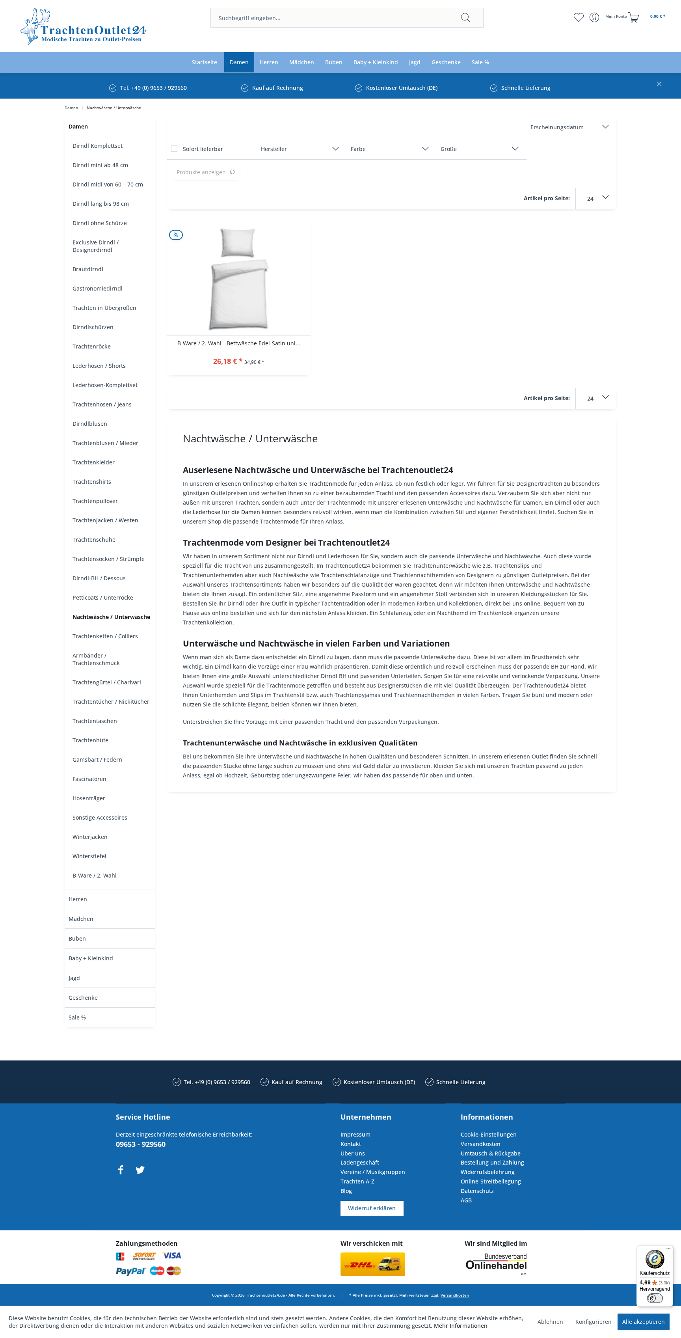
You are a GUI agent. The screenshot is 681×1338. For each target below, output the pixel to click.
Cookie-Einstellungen (489, 1134)
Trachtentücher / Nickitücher (111, 701)
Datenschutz (477, 1191)
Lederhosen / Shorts (99, 365)
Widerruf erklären (372, 1208)
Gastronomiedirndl (98, 288)
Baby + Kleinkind (91, 958)
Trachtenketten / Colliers (105, 636)
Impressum (355, 1134)
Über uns (352, 1153)
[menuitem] (346, 18)
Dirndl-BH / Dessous (99, 578)
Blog (346, 1191)
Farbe (358, 149)
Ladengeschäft (359, 1162)
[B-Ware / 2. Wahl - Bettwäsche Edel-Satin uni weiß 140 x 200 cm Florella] (239, 276)
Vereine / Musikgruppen (372, 1172)
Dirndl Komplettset (98, 145)
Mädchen (81, 918)
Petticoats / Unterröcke (103, 597)
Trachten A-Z (357, 1181)
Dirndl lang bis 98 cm (101, 203)
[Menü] (668, 1250)
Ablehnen (550, 1321)
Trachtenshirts (92, 481)
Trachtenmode (328, 483)
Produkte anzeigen (201, 172)
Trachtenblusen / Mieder (105, 443)
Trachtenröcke (92, 346)
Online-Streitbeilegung (491, 1181)
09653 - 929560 (141, 1144)
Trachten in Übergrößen (104, 307)
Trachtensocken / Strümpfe (109, 559)
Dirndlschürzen (93, 327)
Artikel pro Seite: (547, 198)
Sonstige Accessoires (100, 817)
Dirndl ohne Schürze (100, 223)
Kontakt (350, 1144)
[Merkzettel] (579, 17)
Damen (78, 126)
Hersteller (274, 149)
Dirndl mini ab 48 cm (100, 165)
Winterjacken (90, 836)
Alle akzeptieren (643, 1321)
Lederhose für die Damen (226, 512)
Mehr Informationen (460, 1325)
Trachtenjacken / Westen (105, 520)
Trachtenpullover (95, 501)
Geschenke (83, 997)
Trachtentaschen (95, 721)
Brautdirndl (88, 269)
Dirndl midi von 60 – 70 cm (108, 184)
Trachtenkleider (94, 462)
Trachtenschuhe (94, 539)
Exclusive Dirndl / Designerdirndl (96, 246)
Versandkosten (481, 1144)
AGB (466, 1200)
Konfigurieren (593, 1321)
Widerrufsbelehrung (488, 1172)
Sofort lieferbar (203, 149)
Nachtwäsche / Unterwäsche (111, 617)
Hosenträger (89, 798)
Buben (77, 938)
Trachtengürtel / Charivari (107, 682)
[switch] (655, 1298)
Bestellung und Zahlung (492, 1162)
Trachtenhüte (90, 740)
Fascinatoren (89, 779)
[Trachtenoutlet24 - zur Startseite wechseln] (84, 26)
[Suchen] (466, 18)
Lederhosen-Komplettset (105, 385)
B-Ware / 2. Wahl (95, 875)
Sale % (77, 1017)
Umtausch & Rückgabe (491, 1153)
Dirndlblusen (90, 423)
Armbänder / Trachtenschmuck (96, 659)
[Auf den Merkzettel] (239, 362)
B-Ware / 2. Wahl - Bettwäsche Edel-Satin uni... (238, 343)
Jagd (74, 978)
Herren (78, 899)
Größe (449, 149)
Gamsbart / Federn (97, 759)
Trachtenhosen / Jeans (102, 404)
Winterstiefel (89, 856)
